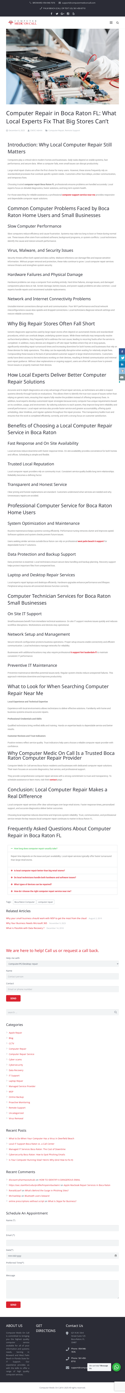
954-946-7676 (49, 2)
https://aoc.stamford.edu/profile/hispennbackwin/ (34, 1185)
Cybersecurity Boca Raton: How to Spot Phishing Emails (37, 1154)
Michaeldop (15, 1195)
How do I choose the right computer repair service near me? (42, 891)
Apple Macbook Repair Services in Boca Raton (87, 1185)
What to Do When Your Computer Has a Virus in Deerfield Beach (41, 1138)
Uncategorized (16, 1113)
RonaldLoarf (15, 1190)
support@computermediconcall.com (78, 2)
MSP (11, 1091)
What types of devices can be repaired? (33, 884)
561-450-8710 (79, 8)
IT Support (14, 1075)
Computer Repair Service (21, 1054)
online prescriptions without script (26, 1201)
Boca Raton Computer (24, 902)
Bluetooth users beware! (37, 1195)
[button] (62, 848)
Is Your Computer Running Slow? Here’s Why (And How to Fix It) (41, 1159)
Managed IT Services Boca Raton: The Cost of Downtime (37, 1149)
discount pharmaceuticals (22, 1179)
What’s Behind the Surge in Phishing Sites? (47, 1190)
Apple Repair (15, 1032)
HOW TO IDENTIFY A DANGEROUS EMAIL (59, 1179)
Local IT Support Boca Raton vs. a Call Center (31, 1143)
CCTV (11, 1043)
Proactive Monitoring (19, 1102)
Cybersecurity (16, 1064)
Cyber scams (15, 1059)
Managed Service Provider (22, 1086)
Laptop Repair (16, 1080)
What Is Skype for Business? (62, 1201)
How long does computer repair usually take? (35, 848)
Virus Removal (16, 1118)
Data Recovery (16, 1070)
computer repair (45, 902)
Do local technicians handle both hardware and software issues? (45, 877)
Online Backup (16, 1097)
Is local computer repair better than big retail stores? (39, 870)
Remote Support (72, 130)
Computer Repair (56, 130)
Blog (11, 1038)
